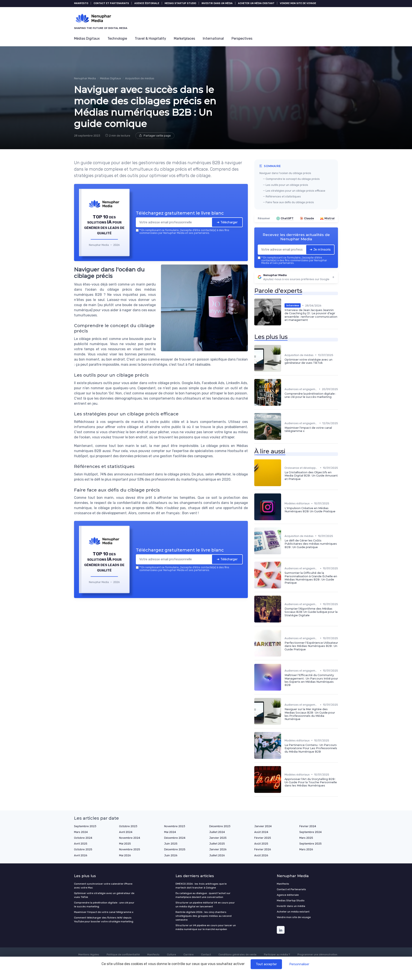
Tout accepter (266, 964)
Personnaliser (299, 964)
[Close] (283, 453)
